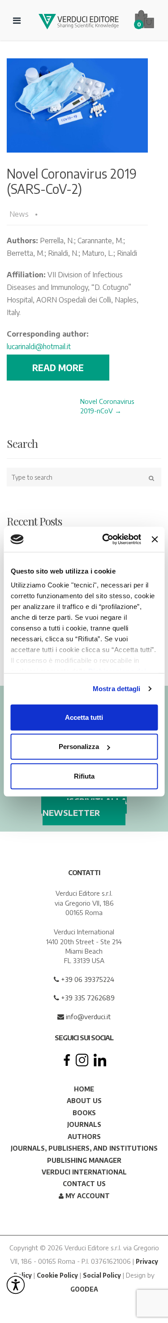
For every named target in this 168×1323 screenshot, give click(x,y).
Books (84, 1113)
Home (84, 1089)
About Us (84, 1100)
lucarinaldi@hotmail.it (39, 346)
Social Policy (102, 1275)
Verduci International (84, 1172)
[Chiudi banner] (154, 539)
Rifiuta (84, 776)
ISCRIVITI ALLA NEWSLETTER (85, 807)
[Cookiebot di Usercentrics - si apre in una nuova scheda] (105, 539)
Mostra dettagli (117, 688)
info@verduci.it (87, 1016)
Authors (84, 1136)
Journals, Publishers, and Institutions (84, 1148)
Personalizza (79, 746)
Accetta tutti (84, 717)
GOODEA (84, 1289)
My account (87, 1196)
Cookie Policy (57, 1275)
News (19, 214)
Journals (84, 1124)
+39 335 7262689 (87, 998)
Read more (58, 367)
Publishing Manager (84, 1160)
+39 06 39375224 (86, 979)
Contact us (84, 1183)
